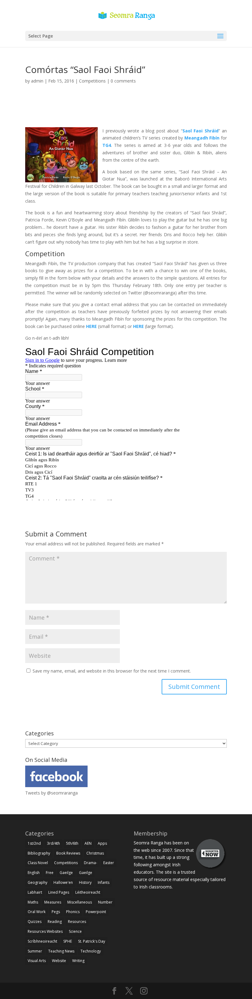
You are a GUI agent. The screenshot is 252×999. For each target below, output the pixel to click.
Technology (91, 951)
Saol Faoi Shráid (201, 131)
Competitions (92, 81)
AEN (88, 843)
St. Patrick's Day (91, 941)
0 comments (123, 81)
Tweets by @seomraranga (51, 793)
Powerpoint (96, 911)
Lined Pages (58, 892)
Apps (102, 843)
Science (75, 931)
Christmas (95, 853)
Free (49, 872)
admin (37, 81)
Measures (52, 902)
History (85, 882)
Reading (55, 921)
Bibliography (39, 853)
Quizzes (34, 921)
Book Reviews (68, 853)
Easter (108, 862)
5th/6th (72, 843)
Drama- (90, 862)
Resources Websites (45, 931)
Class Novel (38, 862)
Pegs (56, 911)
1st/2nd (34, 843)
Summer (35, 951)
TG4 (106, 145)
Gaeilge (66, 872)
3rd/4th (53, 843)
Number (105, 902)
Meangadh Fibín (202, 138)
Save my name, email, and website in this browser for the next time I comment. (112, 671)
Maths (33, 902)
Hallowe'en (63, 882)
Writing (78, 960)
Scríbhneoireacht (42, 941)
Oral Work (36, 911)
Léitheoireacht (87, 892)
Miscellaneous (79, 902)
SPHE (67, 941)
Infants (103, 882)
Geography (37, 882)
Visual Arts (37, 960)
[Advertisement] (126, 112)
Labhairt (35, 892)
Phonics (73, 911)
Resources (77, 921)
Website (59, 960)
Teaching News (61, 951)
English (34, 872)
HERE (91, 326)
